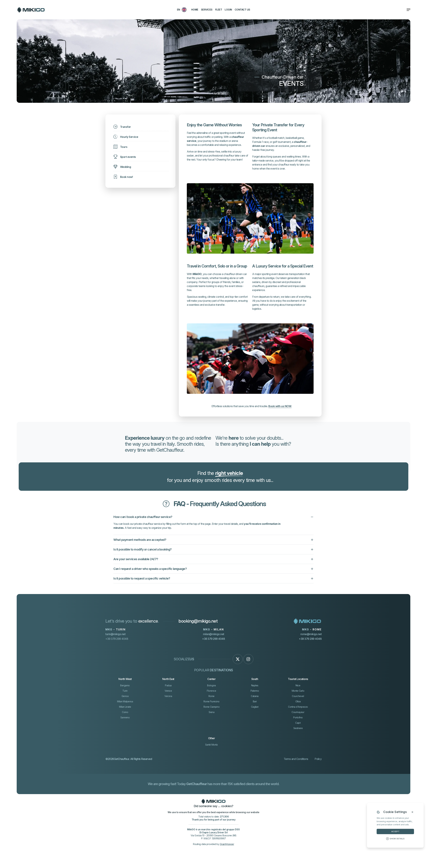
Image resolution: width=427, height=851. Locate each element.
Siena (212, 712)
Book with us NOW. (280, 406)
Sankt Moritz (211, 744)
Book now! (126, 177)
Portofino (298, 717)
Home (194, 9)
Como (125, 712)
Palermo (255, 690)
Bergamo (125, 685)
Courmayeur (298, 712)
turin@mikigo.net (115, 634)
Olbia (298, 701)
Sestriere (298, 728)
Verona (168, 696)
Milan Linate (125, 706)
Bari (255, 701)
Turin (125, 690)
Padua (168, 685)
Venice (168, 690)
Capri (298, 722)
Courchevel (298, 696)
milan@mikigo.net (213, 634)
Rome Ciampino (211, 706)
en (178, 9)
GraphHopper (227, 844)
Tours (123, 147)
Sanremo (125, 717)
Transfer (125, 126)
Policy (318, 759)
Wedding (125, 167)
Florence (211, 690)
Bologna (211, 685)
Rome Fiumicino (211, 701)
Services (206, 9)
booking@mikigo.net (198, 621)
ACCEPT (395, 831)
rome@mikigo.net (311, 634)
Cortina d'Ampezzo (298, 706)
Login (228, 9)
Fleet (218, 9)
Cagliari (255, 706)
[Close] (412, 812)
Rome (211, 696)
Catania (255, 696)
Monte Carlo (298, 690)
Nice (298, 685)
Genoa (125, 696)
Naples (254, 685)
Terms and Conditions (296, 759)
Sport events (128, 157)
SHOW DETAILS (397, 838)
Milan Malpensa (125, 701)
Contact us (242, 9)
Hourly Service (129, 136)
